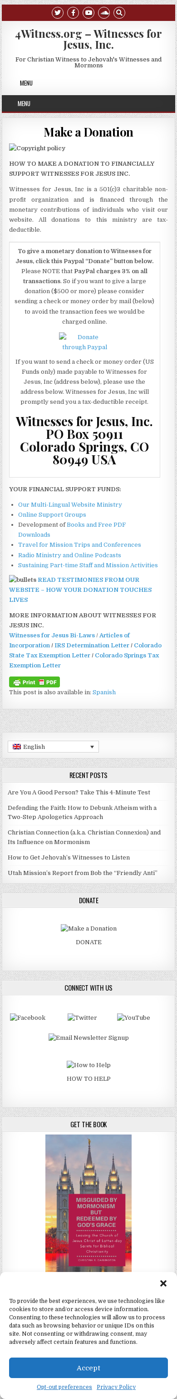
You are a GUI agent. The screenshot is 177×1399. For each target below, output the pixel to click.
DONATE (89, 942)
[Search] (119, 12)
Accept (88, 1368)
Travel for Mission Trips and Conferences (79, 544)
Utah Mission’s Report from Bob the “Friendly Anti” (82, 873)
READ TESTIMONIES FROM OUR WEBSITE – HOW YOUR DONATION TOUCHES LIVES (80, 589)
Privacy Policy (116, 1387)
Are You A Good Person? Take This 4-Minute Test (79, 792)
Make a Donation (88, 132)
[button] (163, 1283)
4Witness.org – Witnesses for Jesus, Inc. (88, 38)
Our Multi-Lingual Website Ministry (70, 504)
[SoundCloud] (104, 12)
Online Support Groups (52, 514)
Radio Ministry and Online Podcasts (69, 555)
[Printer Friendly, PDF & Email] (34, 681)
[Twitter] (58, 12)
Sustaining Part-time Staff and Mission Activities (88, 565)
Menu (26, 82)
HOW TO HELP (89, 1078)
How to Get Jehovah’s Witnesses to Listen (69, 857)
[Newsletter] (89, 1037)
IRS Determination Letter (91, 645)
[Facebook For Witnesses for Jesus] (27, 1017)
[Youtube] (88, 12)
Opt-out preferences (64, 1387)
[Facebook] (73, 12)
